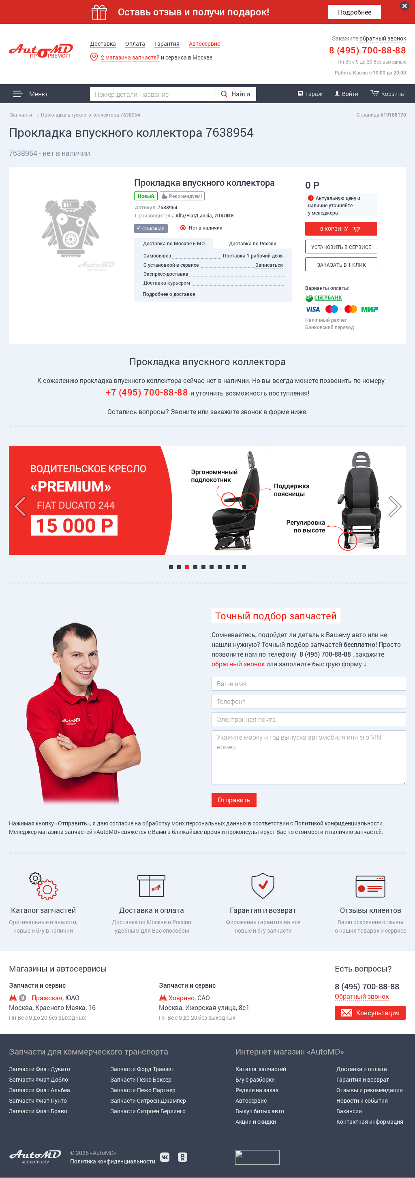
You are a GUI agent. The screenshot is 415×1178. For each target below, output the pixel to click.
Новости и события (362, 1100)
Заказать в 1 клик (341, 265)
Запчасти (21, 114)
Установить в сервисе (341, 247)
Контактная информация (369, 1121)
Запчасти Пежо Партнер (142, 1090)
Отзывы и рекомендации (369, 1090)
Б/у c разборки (255, 1079)
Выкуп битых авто (259, 1111)
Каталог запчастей (260, 1069)
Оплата (135, 43)
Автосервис (204, 43)
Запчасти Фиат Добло (38, 1079)
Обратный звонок (362, 996)
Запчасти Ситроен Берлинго (148, 1111)
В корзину (334, 228)
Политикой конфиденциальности (338, 823)
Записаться (269, 265)
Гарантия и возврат (362, 1079)
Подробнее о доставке (169, 294)
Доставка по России (252, 243)
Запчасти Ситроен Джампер (148, 1100)
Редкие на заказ (256, 1090)
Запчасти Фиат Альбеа (39, 1090)
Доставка (103, 43)
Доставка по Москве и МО (174, 243)
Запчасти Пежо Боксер (140, 1079)
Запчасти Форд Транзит (142, 1069)
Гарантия (167, 43)
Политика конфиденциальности (112, 1161)
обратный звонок (382, 38)
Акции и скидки (255, 1121)
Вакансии (349, 1111)
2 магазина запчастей (130, 57)
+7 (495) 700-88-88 (148, 392)
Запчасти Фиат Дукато (39, 1069)
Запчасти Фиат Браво (38, 1111)
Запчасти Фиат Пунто (38, 1100)
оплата (377, 1069)
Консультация (378, 1012)
